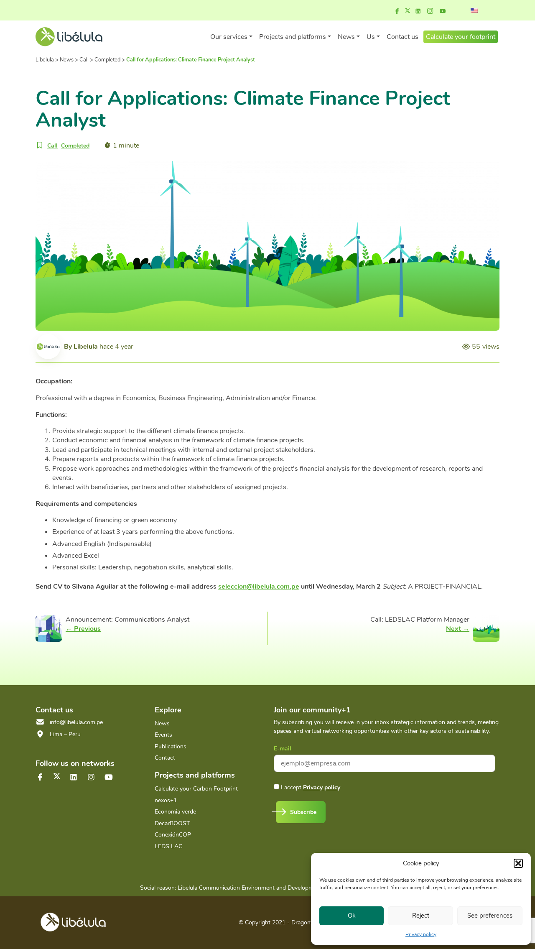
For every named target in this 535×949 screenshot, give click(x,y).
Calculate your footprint (460, 36)
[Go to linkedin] (418, 11)
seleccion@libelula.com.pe (258, 586)
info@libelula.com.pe (76, 722)
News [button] (346, 36)
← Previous (83, 628)
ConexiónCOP (173, 835)
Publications (170, 746)
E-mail (282, 749)
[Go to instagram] (430, 11)
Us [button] (371, 36)
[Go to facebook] (397, 11)
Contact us (402, 36)
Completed (75, 146)
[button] (518, 863)
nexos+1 (166, 800)
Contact (165, 758)
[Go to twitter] (57, 776)
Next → (457, 628)
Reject (420, 915)
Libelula (86, 346)
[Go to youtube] (442, 11)
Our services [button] (228, 36)
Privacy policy (420, 934)
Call (52, 146)
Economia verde (175, 812)
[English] (474, 10)
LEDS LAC (168, 846)
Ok (352, 915)
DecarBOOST (172, 823)
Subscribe (303, 812)
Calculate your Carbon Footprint (196, 789)
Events (163, 735)
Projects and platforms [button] (292, 36)
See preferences (489, 915)
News (162, 723)
